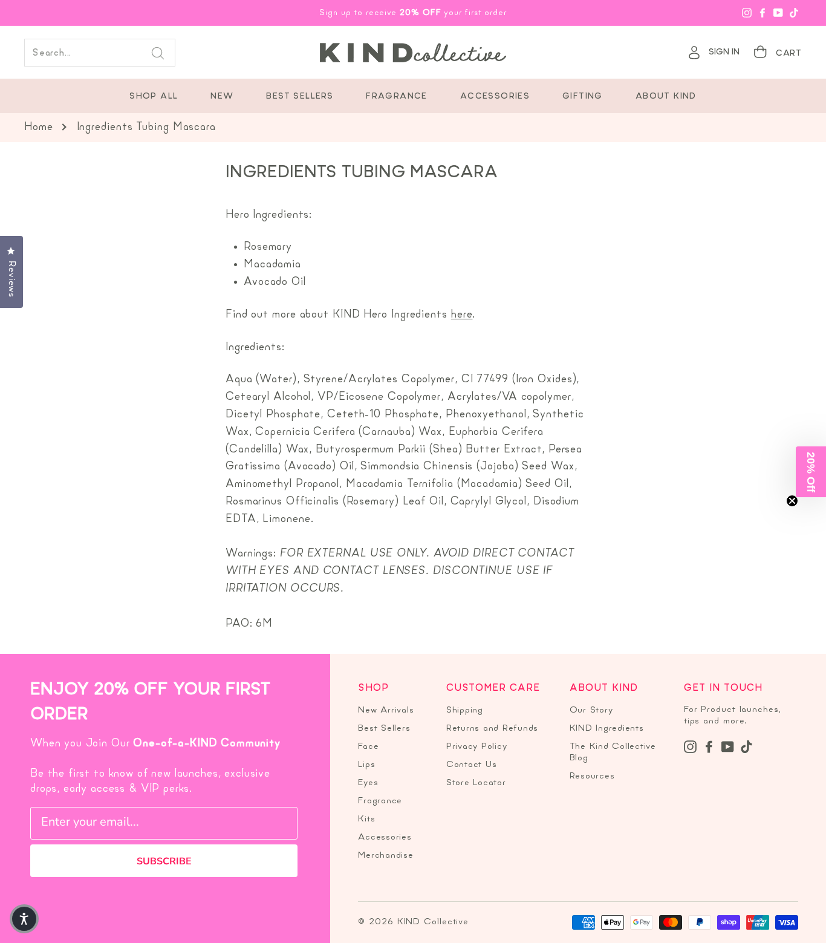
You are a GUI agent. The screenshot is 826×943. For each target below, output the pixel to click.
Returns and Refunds (492, 728)
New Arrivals (386, 710)
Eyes (368, 783)
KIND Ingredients (607, 728)
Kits (366, 819)
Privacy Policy (476, 746)
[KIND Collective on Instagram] (690, 746)
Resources (592, 776)
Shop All (153, 96)
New (221, 96)
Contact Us (471, 764)
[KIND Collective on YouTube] (727, 746)
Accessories (495, 96)
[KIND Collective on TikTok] (746, 746)
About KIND (666, 96)
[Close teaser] (792, 501)
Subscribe (164, 861)
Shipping (464, 710)
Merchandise (385, 855)
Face (368, 746)
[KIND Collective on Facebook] (709, 746)
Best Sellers (299, 96)
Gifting (582, 96)
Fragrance (397, 96)
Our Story (591, 710)
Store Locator (476, 783)
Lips (366, 764)
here (462, 315)
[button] (24, 918)
